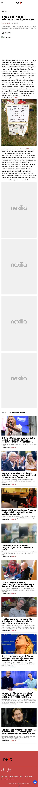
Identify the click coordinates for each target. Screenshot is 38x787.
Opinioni (4, 11)
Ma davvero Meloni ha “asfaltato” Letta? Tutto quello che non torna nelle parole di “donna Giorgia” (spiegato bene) (17, 695)
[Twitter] (7, 769)
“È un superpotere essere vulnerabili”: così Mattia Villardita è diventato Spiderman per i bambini (17, 584)
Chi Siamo (4, 776)
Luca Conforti (5, 23)
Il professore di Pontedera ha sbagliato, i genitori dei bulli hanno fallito (17, 547)
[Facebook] (2, 769)
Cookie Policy (28, 776)
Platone (30, 149)
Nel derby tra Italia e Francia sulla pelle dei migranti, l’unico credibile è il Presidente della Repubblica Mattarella (18, 475)
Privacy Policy (18, 776)
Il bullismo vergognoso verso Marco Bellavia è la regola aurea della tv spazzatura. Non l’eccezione (18, 621)
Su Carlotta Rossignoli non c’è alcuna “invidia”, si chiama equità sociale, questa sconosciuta (18, 512)
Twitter (15, 98)
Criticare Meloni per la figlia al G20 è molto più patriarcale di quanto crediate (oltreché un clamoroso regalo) (18, 440)
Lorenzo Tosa (5, 447)
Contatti (11, 776)
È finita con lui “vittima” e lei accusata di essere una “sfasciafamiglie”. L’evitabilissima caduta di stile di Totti (18, 732)
